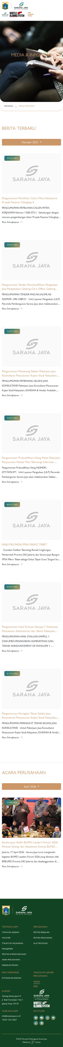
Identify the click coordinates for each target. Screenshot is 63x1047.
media (36, 981)
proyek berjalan (41, 932)
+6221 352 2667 (9, 1019)
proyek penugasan (42, 938)
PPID (35, 986)
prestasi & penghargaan (14, 954)
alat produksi (40, 943)
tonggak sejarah (10, 932)
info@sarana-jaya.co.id (11, 1016)
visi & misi (6, 938)
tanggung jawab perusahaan (43, 974)
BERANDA (8, 106)
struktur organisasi (12, 943)
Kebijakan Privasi (10, 965)
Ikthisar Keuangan (11, 978)
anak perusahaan (11, 960)
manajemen (7, 949)
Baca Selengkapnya (11, 222)
